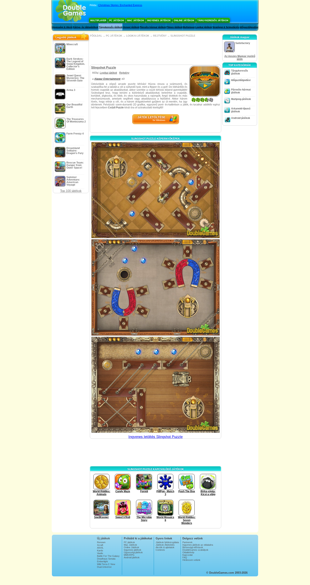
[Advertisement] (155, 51)
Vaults (100, 553)
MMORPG (129, 555)
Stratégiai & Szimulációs (225, 27)
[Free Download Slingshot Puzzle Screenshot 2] (155, 287)
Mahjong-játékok (241, 99)
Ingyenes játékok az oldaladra (197, 545)
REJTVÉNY (160, 35)
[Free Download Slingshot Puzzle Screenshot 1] (155, 190)
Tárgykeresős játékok (213, 20)
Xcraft (100, 545)
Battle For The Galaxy (108, 556)
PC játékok (116, 20)
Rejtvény (124, 72)
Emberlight (102, 561)
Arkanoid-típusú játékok (240, 110)
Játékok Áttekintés (165, 545)
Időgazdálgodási (249, 27)
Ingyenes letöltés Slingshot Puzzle (155, 437)
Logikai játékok (203, 27)
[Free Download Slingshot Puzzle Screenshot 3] (155, 385)
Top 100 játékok (71, 191)
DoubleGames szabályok (195, 550)
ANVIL (100, 547)
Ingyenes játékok (159, 20)
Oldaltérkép (188, 552)
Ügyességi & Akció (62, 27)
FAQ (184, 557)
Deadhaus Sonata (106, 558)
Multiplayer (98, 20)
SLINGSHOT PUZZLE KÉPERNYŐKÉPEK (155, 138)
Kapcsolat (187, 555)
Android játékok (240, 118)
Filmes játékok (174, 27)
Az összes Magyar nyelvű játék (239, 58)
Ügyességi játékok (133, 552)
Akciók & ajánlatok (165, 547)
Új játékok (103, 538)
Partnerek (187, 542)
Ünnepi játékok (131, 27)
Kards (100, 550)
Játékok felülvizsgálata (167, 542)
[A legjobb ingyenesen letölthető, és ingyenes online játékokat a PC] (71, 11)
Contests (160, 550)
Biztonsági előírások (192, 547)
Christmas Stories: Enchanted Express (120, 5)
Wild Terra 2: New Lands (106, 565)
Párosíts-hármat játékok (153, 27)
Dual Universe (104, 567)
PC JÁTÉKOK (114, 35)
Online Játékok (184, 20)
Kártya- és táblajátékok (85, 27)
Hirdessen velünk (191, 560)
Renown (101, 542)
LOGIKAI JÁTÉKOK (137, 35)
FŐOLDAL (96, 35)
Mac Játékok (135, 20)
